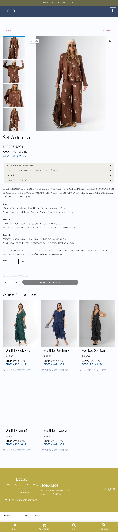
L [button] (15, 261)
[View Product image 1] (14, 48)
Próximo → (109, 30)
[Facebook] (105, 489)
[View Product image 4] (14, 119)
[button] (110, 41)
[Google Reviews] (114, 489)
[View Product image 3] (14, 95)
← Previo (8, 30)
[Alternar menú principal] (113, 10)
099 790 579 (23, 492)
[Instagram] (109, 489)
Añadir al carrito (50, 282)
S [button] (29, 261)
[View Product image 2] (14, 72)
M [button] (23, 261)
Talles (6, 260)
